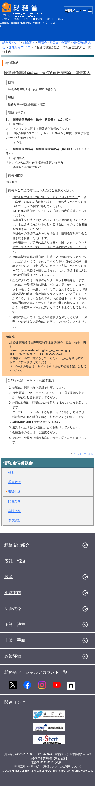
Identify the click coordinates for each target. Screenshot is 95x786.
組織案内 (29, 42)
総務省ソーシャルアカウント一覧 (35, 672)
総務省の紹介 (17, 545)
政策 (8, 576)
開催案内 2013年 (19, 47)
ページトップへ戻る (83, 454)
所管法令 (12, 608)
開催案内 (14, 501)
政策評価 (12, 656)
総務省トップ (11, 42)
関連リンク (14, 702)
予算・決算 (14, 624)
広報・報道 (14, 561)
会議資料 (14, 511)
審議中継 (14, 491)
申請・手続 (14, 640)
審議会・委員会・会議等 (54, 42)
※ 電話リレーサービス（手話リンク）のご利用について (47, 766)
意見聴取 (14, 521)
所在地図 (60, 758)
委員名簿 (14, 482)
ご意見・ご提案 (10, 19)
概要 (11, 472)
